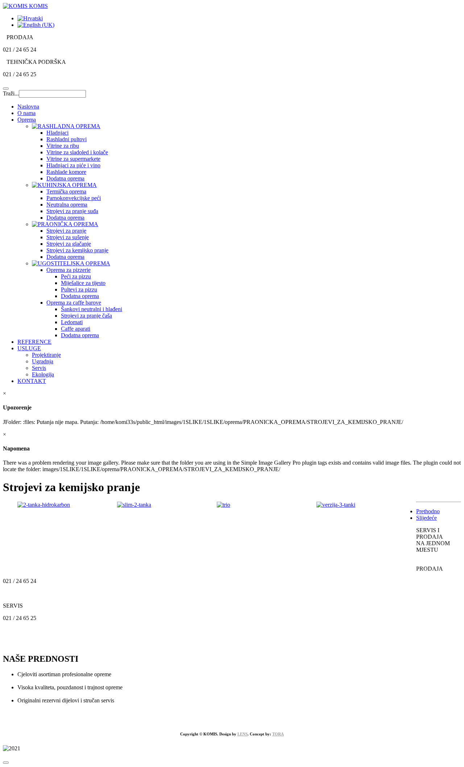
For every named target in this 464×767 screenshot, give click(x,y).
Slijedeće (426, 518)
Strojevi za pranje (66, 231)
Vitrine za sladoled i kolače (77, 152)
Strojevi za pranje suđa (72, 211)
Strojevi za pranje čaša (86, 316)
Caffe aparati (75, 329)
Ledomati (72, 322)
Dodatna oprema (65, 178)
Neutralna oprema (66, 204)
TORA (278, 734)
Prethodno (428, 511)
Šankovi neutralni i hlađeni (91, 309)
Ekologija (43, 374)
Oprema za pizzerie (68, 270)
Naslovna (28, 106)
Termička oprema (66, 191)
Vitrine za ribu (62, 146)
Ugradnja (42, 361)
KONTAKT (31, 381)
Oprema (26, 120)
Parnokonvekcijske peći (73, 198)
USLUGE (29, 348)
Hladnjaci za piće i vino (73, 165)
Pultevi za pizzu (79, 289)
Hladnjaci (57, 133)
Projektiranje (46, 355)
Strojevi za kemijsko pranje (77, 250)
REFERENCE (34, 342)
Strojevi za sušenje (67, 237)
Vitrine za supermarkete (73, 159)
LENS (242, 734)
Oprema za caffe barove (73, 302)
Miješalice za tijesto (83, 283)
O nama (26, 113)
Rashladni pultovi (66, 139)
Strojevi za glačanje (68, 244)
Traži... (11, 93)
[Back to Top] (6, 763)
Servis (39, 368)
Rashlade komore (66, 172)
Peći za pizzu (76, 276)
